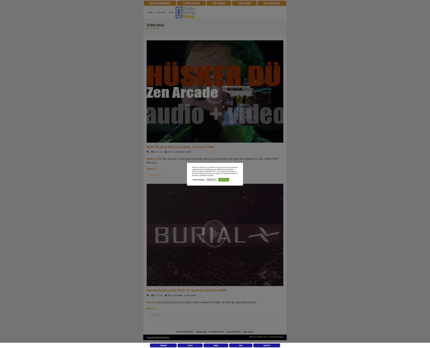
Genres (216, 345)
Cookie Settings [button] (198, 180)
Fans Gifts (266, 345)
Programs (163, 345)
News (240, 345)
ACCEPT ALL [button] (224, 180)
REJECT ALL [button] (211, 180)
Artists (190, 345)
